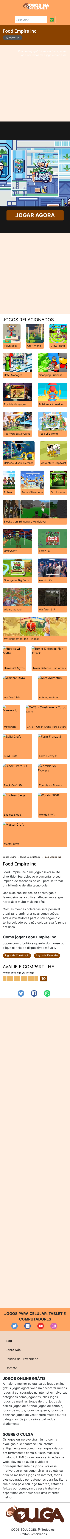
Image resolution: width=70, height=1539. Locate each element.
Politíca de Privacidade (22, 1359)
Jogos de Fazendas (47, 955)
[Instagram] (53, 1326)
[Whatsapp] (47, 993)
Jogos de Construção (16, 955)
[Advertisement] (35, 83)
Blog (9, 1341)
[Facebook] (34, 993)
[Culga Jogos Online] (35, 1514)
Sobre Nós (13, 1350)
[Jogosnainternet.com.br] (36, 5)
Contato (11, 1368)
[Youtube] (40, 1326)
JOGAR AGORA (35, 215)
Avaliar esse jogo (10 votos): (18, 972)
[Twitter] (21, 993)
